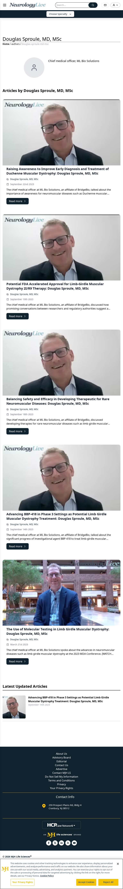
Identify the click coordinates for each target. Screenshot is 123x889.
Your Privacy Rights (61, 788)
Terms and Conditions (61, 780)
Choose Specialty (58, 13)
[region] (61, 874)
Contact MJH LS (61, 773)
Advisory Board (61, 757)
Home (6, 43)
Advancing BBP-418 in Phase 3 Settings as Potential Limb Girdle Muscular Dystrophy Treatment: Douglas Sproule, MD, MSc (68, 699)
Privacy (61, 784)
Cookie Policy (47, 875)
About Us (61, 753)
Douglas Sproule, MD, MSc (24, 179)
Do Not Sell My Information (61, 776)
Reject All (108, 882)
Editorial (62, 761)
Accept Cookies (86, 882)
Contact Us (61, 765)
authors (15, 43)
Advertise (61, 769)
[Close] (117, 863)
